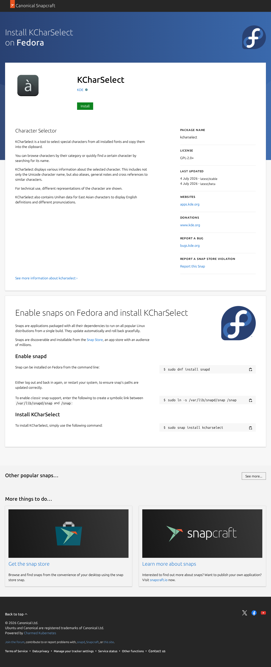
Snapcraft (92, 642)
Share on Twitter (244, 612)
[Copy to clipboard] (250, 369)
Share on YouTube (263, 612)
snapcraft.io (158, 580)
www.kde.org (190, 225)
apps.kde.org (189, 204)
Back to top (14, 614)
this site (109, 642)
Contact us (156, 651)
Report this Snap (192, 266)
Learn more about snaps (169, 564)
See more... (253, 476)
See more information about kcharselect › (46, 278)
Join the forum (15, 642)
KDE (80, 90)
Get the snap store (29, 564)
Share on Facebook (254, 612)
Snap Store (95, 340)
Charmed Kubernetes (40, 633)
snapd (81, 642)
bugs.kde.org (190, 245)
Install (85, 106)
